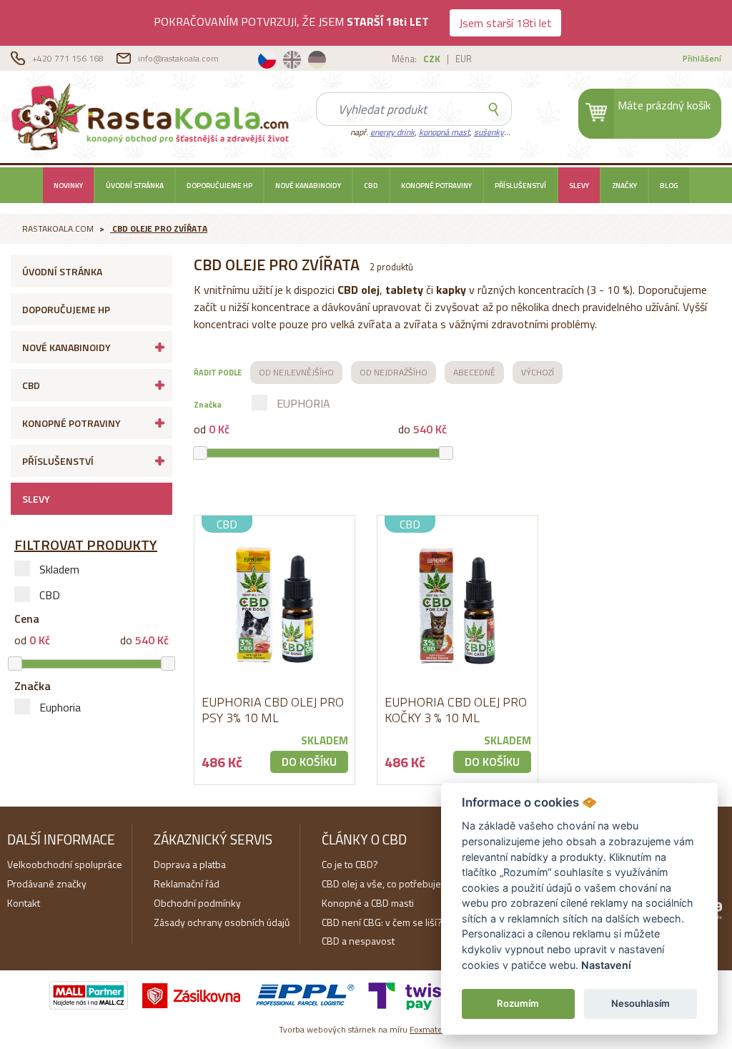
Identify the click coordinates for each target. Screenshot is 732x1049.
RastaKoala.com (153, 116)
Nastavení (606, 965)
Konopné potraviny (436, 185)
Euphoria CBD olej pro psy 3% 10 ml (273, 709)
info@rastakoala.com (178, 58)
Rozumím (518, 1003)
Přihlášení (702, 58)
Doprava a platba (190, 864)
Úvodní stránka (135, 185)
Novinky (68, 185)
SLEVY (579, 185)
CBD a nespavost (358, 940)
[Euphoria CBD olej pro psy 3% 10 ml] (274, 605)
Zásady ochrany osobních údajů (222, 922)
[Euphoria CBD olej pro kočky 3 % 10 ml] (457, 605)
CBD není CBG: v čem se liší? (382, 922)
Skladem (59, 569)
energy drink (392, 132)
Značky (624, 185)
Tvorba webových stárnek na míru (366, 1029)
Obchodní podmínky (197, 902)
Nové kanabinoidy (308, 185)
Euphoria (60, 707)
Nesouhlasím (640, 1003)
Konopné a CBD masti (368, 902)
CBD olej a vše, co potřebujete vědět (398, 883)
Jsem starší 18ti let (505, 22)
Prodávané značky (46, 883)
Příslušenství (520, 185)
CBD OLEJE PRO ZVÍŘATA (159, 228)
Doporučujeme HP (219, 185)
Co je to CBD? (350, 864)
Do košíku (309, 761)
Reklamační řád (186, 883)
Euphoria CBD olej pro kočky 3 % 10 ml (456, 709)
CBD (371, 185)
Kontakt (23, 902)
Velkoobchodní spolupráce (64, 864)
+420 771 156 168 (69, 58)
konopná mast (444, 132)
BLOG (669, 185)
